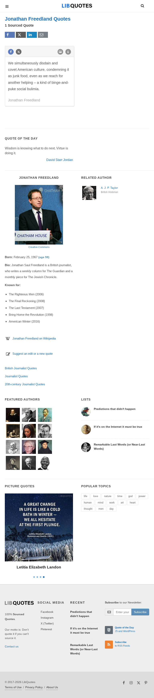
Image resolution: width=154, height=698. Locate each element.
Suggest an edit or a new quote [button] (32, 353)
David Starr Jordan (59, 160)
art (122, 502)
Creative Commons (39, 247)
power (142, 496)
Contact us (11, 646)
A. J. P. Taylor (109, 187)
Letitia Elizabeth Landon (39, 567)
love (95, 496)
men (100, 508)
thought (88, 508)
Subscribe (140, 612)
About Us (52, 687)
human (88, 502)
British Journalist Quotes (21, 368)
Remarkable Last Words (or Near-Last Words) (84, 649)
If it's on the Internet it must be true (118, 426)
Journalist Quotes (16, 376)
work (112, 502)
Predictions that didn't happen (115, 408)
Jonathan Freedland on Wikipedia (34, 338)
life (85, 496)
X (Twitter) (47, 623)
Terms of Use (13, 687)
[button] (142, 5)
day (111, 508)
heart (133, 502)
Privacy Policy (34, 687)
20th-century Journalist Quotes (25, 384)
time (119, 496)
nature (107, 496)
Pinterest (46, 629)
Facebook (47, 611)
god (130, 496)
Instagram (47, 617)
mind (100, 502)
